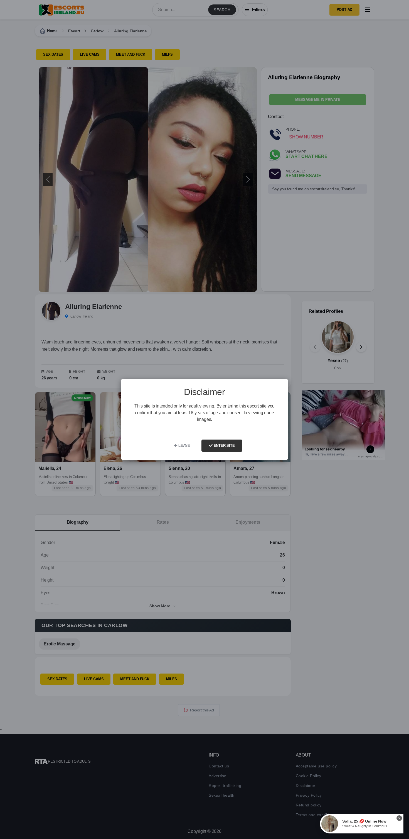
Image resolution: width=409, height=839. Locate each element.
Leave (183, 445)
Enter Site (224, 445)
